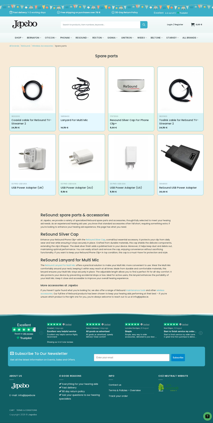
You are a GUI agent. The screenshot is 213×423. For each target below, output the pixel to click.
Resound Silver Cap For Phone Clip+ (129, 121)
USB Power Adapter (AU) (77, 187)
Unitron (126, 37)
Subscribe (178, 357)
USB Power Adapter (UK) (27, 187)
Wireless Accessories (42, 45)
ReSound (81, 37)
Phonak (65, 37)
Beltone (156, 37)
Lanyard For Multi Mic (74, 120)
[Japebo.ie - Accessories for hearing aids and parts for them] (25, 25)
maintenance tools (135, 290)
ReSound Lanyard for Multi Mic (60, 265)
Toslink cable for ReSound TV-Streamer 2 (179, 121)
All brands (189, 37)
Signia (111, 37)
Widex (141, 37)
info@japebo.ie (26, 395)
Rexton (97, 37)
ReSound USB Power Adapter (178, 187)
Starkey (171, 37)
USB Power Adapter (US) (126, 187)
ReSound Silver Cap (95, 239)
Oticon (49, 37)
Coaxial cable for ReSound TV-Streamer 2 (31, 121)
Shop (18, 37)
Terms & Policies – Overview (125, 390)
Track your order (118, 396)
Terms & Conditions (27, 410)
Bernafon (33, 37)
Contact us (115, 385)
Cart (11, 410)
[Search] (144, 24)
